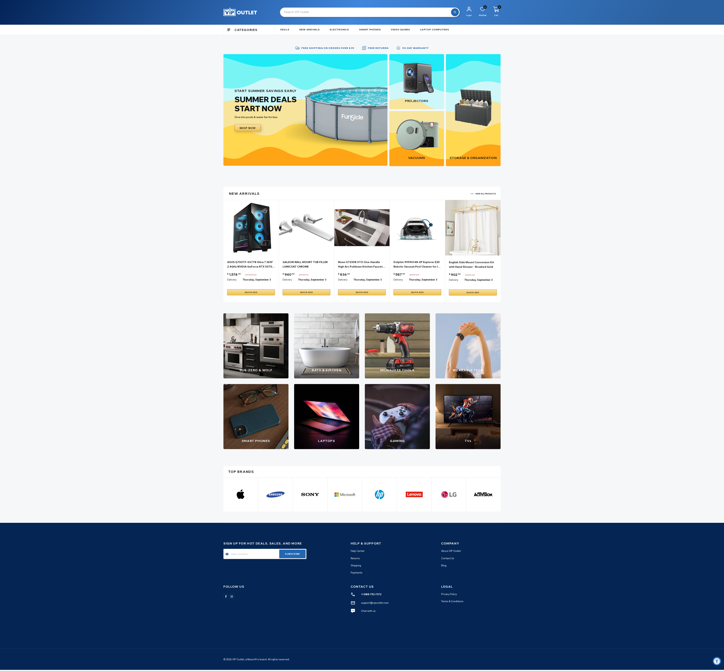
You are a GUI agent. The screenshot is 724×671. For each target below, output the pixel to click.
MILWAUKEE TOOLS (397, 370)
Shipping (356, 565)
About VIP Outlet (451, 550)
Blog (443, 565)
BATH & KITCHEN (326, 370)
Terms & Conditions (452, 601)
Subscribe (292, 553)
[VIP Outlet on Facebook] (225, 596)
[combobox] (370, 12)
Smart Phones (370, 29)
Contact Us (447, 558)
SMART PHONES (256, 441)
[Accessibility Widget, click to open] (717, 661)
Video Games (400, 29)
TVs (468, 441)
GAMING (397, 441)
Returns (355, 558)
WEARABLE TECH (468, 370)
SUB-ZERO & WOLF (255, 370)
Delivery (232, 279)
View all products (485, 193)
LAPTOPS (326, 441)
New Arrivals (309, 29)
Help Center (358, 550)
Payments (356, 572)
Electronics (339, 29)
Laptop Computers (434, 29)
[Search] (455, 12)
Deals (284, 29)
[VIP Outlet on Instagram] (231, 596)
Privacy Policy (449, 594)
